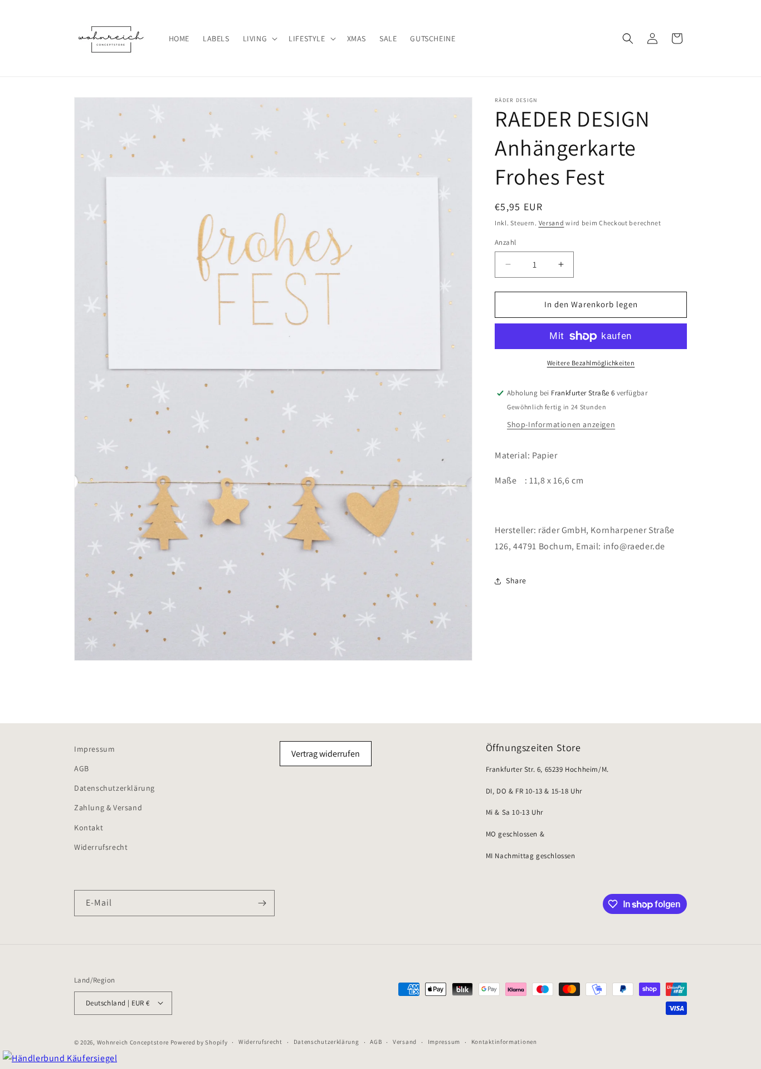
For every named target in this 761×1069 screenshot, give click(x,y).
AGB (81, 769)
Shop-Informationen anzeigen (561, 424)
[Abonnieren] (262, 903)
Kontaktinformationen (504, 1042)
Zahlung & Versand (108, 808)
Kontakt (88, 828)
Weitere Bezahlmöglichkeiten (591, 363)
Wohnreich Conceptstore (133, 1042)
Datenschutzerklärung (114, 788)
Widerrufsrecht (101, 847)
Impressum (94, 749)
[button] (259, 38)
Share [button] (516, 580)
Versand (551, 223)
